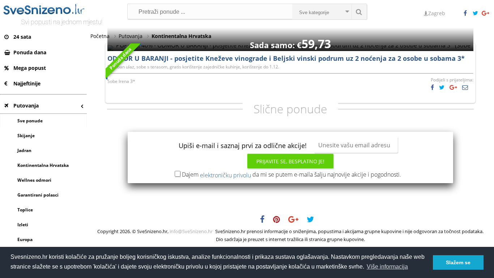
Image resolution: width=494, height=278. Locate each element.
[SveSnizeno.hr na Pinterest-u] (280, 220)
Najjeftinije (27, 83)
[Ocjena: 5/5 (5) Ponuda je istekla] (290, 45)
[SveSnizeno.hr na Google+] (486, 13)
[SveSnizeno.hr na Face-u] (468, 13)
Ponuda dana (29, 52)
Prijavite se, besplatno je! (290, 161)
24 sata (22, 36)
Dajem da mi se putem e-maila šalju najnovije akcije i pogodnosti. (291, 174)
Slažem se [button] (458, 262)
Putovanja (26, 105)
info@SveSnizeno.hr (191, 231)
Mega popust (29, 67)
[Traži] (359, 11)
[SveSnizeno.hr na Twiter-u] (477, 13)
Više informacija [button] (387, 267)
